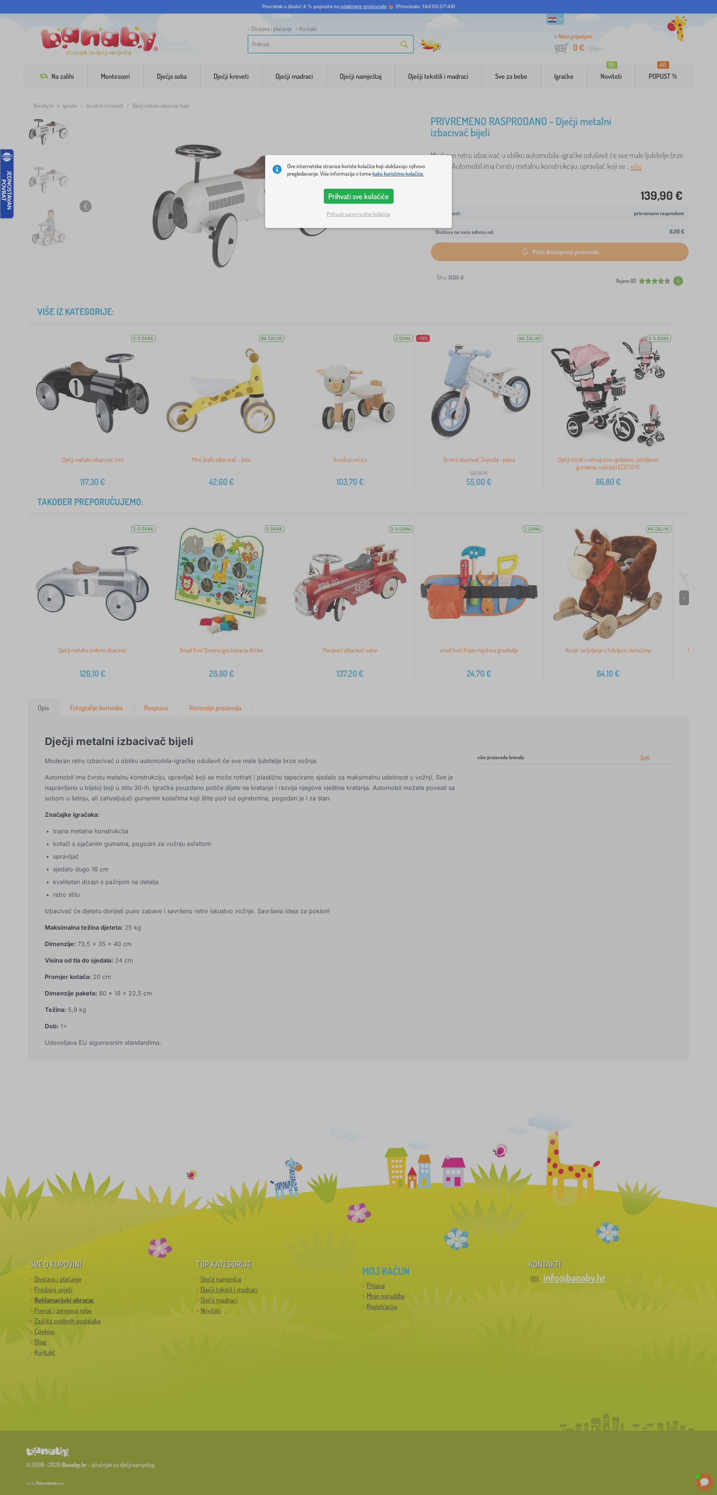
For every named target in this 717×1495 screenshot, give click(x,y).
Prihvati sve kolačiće (358, 196)
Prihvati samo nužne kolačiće (358, 213)
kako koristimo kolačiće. (398, 173)
